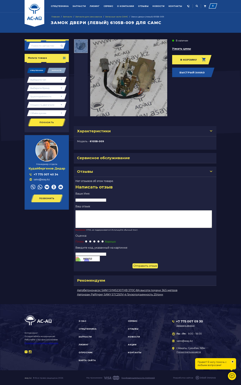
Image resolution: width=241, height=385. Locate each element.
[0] (205, 6)
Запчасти (79, 6)
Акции (132, 344)
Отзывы (143, 6)
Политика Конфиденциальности (41, 343)
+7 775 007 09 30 (189, 321)
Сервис (108, 6)
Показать (47, 122)
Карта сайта (87, 360)
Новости (158, 6)
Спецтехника (60, 6)
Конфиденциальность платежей (138, 377)
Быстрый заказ (192, 72)
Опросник (86, 352)
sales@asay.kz (185, 340)
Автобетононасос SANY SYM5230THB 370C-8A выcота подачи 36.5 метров (127, 290)
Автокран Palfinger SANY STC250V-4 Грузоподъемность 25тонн (120, 294)
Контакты (175, 6)
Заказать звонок (185, 325)
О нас (82, 321)
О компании (125, 6)
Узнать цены (181, 48)
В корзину (188, 59)
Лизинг (95, 6)
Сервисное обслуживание (103, 158)
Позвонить (46, 198)
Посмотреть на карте (189, 352)
